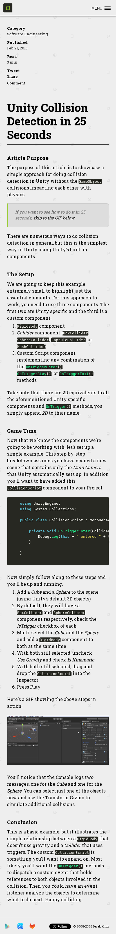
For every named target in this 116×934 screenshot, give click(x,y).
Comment (16, 83)
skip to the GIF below (53, 218)
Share (12, 76)
